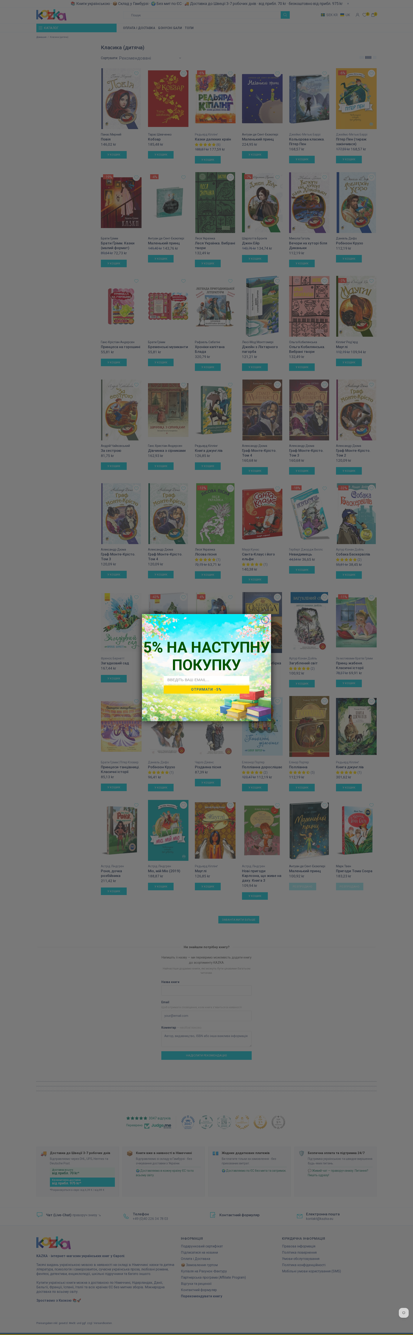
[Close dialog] (265, 620)
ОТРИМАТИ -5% (206, 689)
